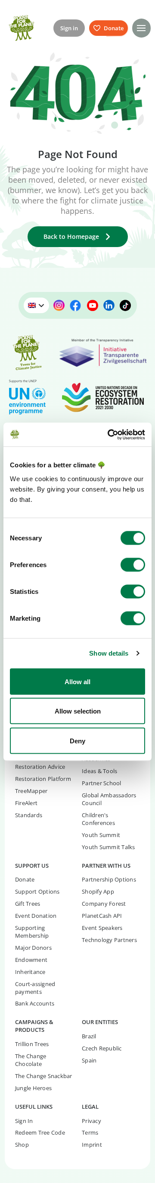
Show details (108, 653)
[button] (141, 28)
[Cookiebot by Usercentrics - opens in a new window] (109, 434)
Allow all (77, 681)
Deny (77, 740)
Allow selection (78, 711)
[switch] (133, 564)
